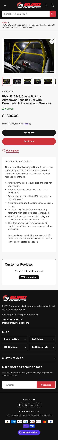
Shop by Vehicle (11, 339)
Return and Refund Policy (31, 415)
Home (4, 22)
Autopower (7, 91)
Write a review (29, 277)
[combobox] (29, 14)
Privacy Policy (47, 415)
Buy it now (29, 141)
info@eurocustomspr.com (15, 322)
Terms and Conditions (13, 415)
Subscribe (46, 385)
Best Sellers (37, 339)
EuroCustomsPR (32, 411)
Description (12, 150)
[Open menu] (5, 5)
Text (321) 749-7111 (12, 319)
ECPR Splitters (10, 347)
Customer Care (12, 358)
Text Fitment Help (40, 347)
